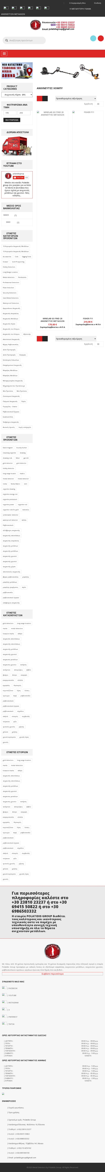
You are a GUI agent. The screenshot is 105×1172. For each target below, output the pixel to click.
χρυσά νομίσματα (9, 737)
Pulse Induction (8, 288)
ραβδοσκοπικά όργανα (11, 706)
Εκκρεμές (22, 355)
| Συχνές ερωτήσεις (15, 1107)
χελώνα (5, 732)
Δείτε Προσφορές (9, 350)
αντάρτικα (6, 670)
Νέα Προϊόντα (8, 391)
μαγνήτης (25, 577)
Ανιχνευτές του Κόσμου (11, 329)
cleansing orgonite (9, 453)
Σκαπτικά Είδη (8, 417)
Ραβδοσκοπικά (8, 525)
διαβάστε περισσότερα (52, 973)
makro (22, 473)
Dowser (5, 262)
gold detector (8, 463)
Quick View (52, 207)
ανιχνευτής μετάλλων (10, 546)
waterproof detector (10, 520)
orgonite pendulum (10, 499)
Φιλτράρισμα (11, 120)
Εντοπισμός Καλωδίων (11, 360)
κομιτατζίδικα (8, 691)
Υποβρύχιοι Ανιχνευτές (11, 422)
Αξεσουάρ (27, 334)
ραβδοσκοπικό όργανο (11, 598)
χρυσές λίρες (24, 737)
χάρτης (21, 727)
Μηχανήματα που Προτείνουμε (14, 386)
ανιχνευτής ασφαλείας (11, 541)
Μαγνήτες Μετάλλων (10, 370)
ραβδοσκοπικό (8, 711)
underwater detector (10, 515)
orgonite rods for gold (11, 510)
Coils (16, 257)
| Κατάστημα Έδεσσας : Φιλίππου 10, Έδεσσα (26, 1124)
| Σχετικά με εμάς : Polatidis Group (21, 1120)
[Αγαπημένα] (93, 38)
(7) (10, 215)
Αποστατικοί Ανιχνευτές (11, 339)
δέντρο (14, 675)
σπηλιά (5, 716)
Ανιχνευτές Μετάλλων (10, 319)
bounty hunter (21, 448)
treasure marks (8, 634)
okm (25, 484)
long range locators (24, 623)
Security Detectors (9, 293)
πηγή (15, 696)
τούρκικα (6, 722)
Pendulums (22, 277)
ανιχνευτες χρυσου (9, 665)
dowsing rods (7, 458)
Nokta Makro (15, 484)
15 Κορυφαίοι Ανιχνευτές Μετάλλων (16, 246)
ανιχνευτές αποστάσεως (11, 639)
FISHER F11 (88, 318)
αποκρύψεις (18, 670)
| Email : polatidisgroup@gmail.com (21, 1157)
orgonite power (8, 505)
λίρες (19, 691)
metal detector (8, 479)
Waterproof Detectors (11, 303)
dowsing (22, 453)
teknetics (25, 510)
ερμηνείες (6, 685)
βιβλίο (29, 670)
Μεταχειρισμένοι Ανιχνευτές (13, 381)
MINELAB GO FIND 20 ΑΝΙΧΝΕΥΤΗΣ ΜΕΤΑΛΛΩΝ (52, 319)
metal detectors (17, 628)
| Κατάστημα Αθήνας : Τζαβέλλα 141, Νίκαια (25, 1143)
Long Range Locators (10, 272)
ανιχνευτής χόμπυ (9, 567)
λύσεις (27, 691)
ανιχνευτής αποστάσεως (11, 536)
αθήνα (20, 634)
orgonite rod (22, 505)
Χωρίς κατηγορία (25, 427)
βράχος (5, 675)
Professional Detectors (11, 282)
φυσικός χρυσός (9, 727)
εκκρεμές (24, 675)
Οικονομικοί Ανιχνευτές (11, 396)
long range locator (9, 473)
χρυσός (5, 742)
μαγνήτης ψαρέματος (10, 587)
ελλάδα (20, 680)
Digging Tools (26, 257)
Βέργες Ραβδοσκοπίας (10, 344)
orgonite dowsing (9, 489)
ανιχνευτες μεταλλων (10, 660)
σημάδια (20, 711)
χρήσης (14, 732)
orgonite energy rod (10, 494)
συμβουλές (26, 716)
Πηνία (23, 401)
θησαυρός (17, 685)
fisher (18, 458)
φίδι (15, 722)
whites (24, 520)
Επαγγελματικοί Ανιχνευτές (12, 365)
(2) (12, 222)
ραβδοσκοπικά (8, 701)
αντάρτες (23, 665)
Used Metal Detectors (10, 298)
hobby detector (8, 468)
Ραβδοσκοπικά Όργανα (11, 412)
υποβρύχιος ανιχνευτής (11, 603)
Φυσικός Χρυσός (9, 427)
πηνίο (24, 587)
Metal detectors (8, 277)
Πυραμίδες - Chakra (10, 407)
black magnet (8, 448)
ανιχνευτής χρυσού (10, 556)
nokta (5, 484)
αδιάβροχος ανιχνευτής (11, 530)
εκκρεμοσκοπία (8, 680)
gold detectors (8, 623)
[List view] (45, 98)
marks (5, 628)
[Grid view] (39, 98)
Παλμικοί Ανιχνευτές (10, 401)
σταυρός (15, 716)
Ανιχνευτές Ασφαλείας (11, 313)
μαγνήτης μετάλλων (10, 582)
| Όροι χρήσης (13, 1112)
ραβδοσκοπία (8, 592)
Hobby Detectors (9, 267)
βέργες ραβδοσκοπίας (10, 577)
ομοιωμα (6, 696)
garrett (26, 458)
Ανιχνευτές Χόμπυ (9, 324)
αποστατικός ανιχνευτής (11, 572)
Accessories (7, 257)
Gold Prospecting (18, 262)
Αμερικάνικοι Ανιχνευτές (11, 308)
